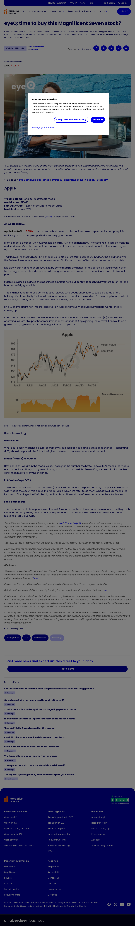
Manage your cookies (43, 127)
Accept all (98, 119)
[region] (68, 114)
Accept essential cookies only (71, 119)
